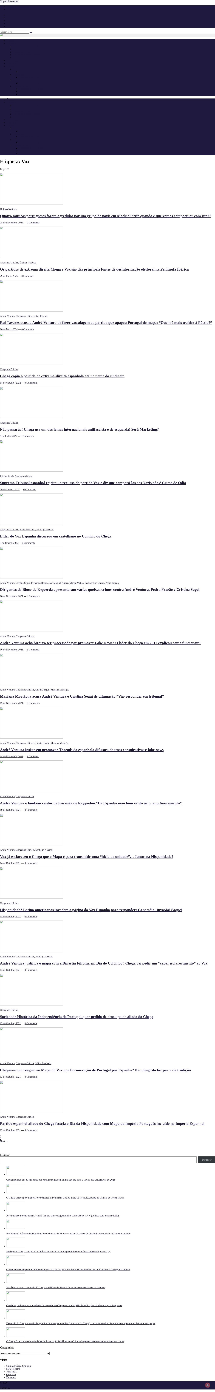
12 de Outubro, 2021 (10, 1130)
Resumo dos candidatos (30, 91)
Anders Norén (18, 1388)
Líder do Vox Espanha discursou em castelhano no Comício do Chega (55, 536)
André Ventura (20, 49)
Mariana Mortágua (60, 689)
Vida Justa (11, 1371)
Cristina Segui (23, 583)
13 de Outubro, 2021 (10, 970)
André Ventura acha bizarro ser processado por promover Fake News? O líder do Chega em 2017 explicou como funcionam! (100, 643)
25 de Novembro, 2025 (11, 222)
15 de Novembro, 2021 (11, 703)
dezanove (11, 1374)
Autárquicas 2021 (21, 86)
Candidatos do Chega (29, 77)
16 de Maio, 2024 (9, 329)
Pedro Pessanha (27, 529)
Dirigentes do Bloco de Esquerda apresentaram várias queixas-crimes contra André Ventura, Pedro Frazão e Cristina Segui (99, 589)
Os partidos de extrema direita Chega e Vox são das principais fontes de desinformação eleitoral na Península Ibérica (94, 269)
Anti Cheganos (13, 60)
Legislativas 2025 (21, 69)
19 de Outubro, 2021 (10, 810)
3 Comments (33, 649)
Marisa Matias (77, 583)
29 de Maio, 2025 (9, 276)
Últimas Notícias (8, 209)
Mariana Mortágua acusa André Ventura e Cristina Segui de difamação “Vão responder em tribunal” (82, 696)
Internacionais (7, 476)
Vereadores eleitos (28, 94)
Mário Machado (43, 1063)
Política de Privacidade (17, 6)
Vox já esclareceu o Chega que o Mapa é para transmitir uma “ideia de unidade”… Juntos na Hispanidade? (86, 857)
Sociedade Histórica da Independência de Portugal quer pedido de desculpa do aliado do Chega (76, 1017)
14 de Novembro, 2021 (11, 756)
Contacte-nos (12, 9)
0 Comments (33, 222)
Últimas (10, 40)
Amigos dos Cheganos (24, 57)
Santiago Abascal (23, 476)
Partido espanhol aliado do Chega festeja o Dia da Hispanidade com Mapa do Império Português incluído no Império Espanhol (102, 1123)
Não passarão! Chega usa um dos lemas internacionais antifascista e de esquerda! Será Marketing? (79, 429)
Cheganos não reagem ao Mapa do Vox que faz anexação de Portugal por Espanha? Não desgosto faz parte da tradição (95, 1070)
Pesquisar (4, 1155)
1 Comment (33, 756)
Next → (4, 1141)
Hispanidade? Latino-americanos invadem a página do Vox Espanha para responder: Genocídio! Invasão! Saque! (91, 910)
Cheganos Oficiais (22, 52)
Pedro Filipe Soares (94, 583)
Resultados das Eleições (31, 88)
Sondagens (11, 63)
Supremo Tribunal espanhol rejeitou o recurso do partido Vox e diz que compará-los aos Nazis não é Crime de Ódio (93, 483)
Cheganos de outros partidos (27, 54)
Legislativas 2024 (21, 74)
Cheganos (13, 1382)
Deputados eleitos (28, 71)
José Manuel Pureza (58, 583)
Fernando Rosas (39, 583)
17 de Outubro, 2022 (10, 382)
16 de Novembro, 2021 (11, 596)
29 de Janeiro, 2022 (10, 489)
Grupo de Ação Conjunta (18, 1366)
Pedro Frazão (112, 583)
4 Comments (33, 596)
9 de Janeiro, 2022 (9, 543)
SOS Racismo (13, 1368)
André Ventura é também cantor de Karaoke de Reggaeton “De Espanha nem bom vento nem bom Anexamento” (91, 803)
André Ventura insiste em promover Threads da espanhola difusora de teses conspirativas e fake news (82, 750)
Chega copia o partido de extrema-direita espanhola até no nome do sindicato (62, 376)
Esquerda (11, 1377)
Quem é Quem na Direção (26, 46)
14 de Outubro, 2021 (10, 863)
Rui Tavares (41, 316)
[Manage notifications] (207, 1385)
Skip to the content (9, 1)
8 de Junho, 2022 (8, 436)
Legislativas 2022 (21, 80)
